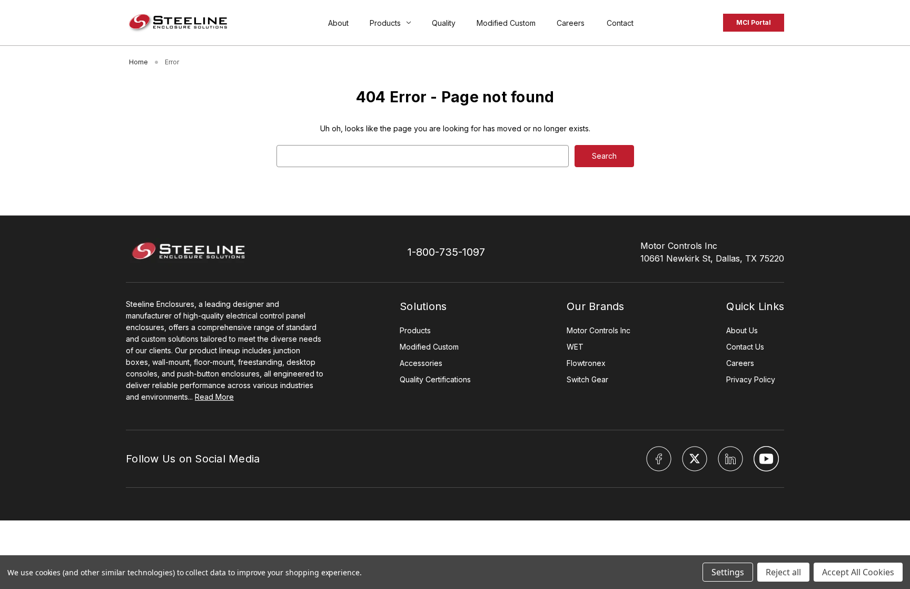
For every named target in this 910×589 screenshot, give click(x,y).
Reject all (783, 572)
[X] (694, 458)
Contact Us (745, 346)
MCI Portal (753, 22)
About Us (742, 330)
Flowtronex (586, 363)
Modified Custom (506, 22)
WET (575, 346)
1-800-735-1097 (446, 252)
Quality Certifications (435, 379)
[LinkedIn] (730, 458)
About (338, 22)
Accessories (421, 363)
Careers (571, 22)
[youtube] (766, 458)
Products (385, 22)
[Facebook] (658, 458)
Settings (727, 572)
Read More (214, 396)
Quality (444, 22)
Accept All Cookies (858, 572)
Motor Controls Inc (598, 330)
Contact (621, 22)
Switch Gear (587, 379)
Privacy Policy (750, 379)
